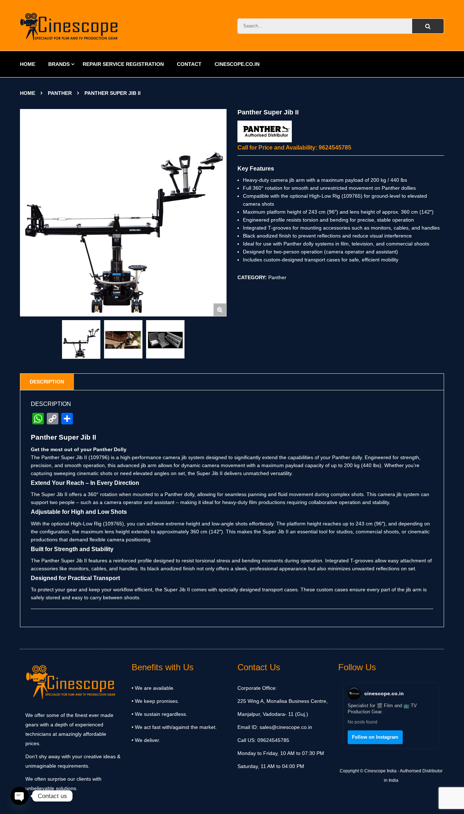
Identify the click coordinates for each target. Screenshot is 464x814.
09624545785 (272, 740)
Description (47, 382)
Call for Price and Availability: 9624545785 (294, 147)
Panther (60, 93)
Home (27, 93)
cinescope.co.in (384, 693)
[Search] (428, 26)
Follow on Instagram (375, 737)
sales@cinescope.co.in (286, 727)
